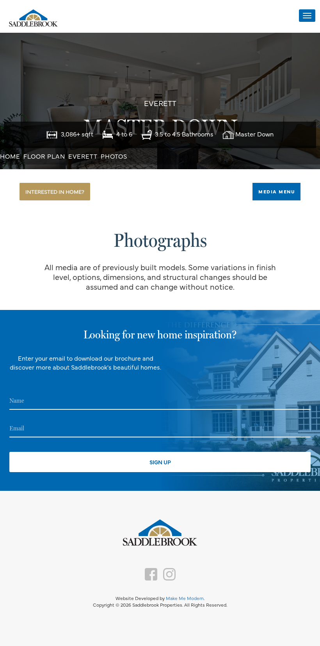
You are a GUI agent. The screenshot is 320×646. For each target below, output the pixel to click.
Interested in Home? (54, 191)
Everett (83, 156)
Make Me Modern (185, 598)
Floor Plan (44, 156)
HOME (10, 156)
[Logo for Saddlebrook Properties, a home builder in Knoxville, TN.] (33, 18)
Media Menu (276, 191)
